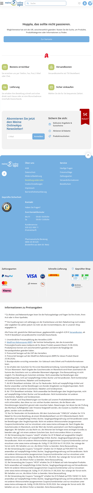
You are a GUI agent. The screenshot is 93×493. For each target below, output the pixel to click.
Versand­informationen (69, 180)
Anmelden (38, 136)
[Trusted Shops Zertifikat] (7, 207)
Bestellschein (65, 184)
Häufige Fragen (66, 168)
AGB (27, 168)
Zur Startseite (46, 39)
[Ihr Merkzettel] (79, 3)
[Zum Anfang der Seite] (88, 155)
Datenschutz (30, 172)
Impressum (30, 188)
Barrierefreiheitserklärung (36, 192)
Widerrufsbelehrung (33, 176)
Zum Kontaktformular (34, 212)
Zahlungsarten (66, 176)
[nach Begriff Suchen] (27, 3)
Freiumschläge (66, 172)
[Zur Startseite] (14, 3)
